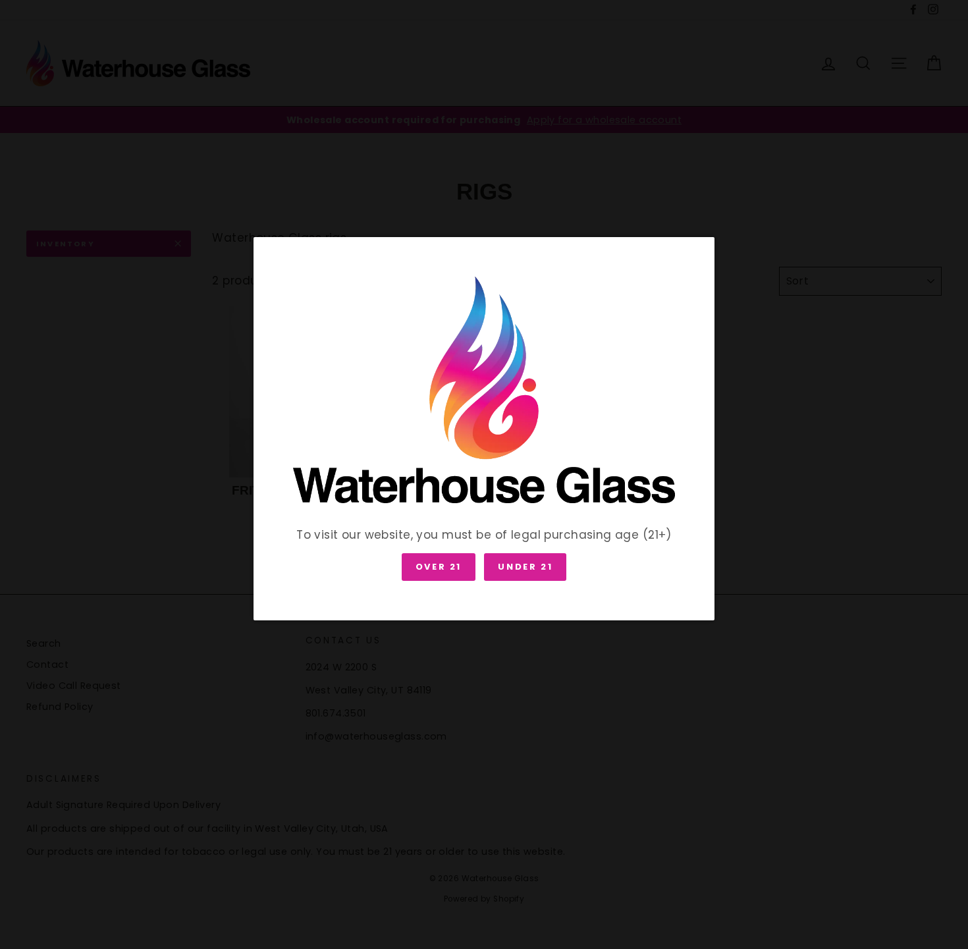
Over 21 (439, 566)
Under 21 (525, 566)
